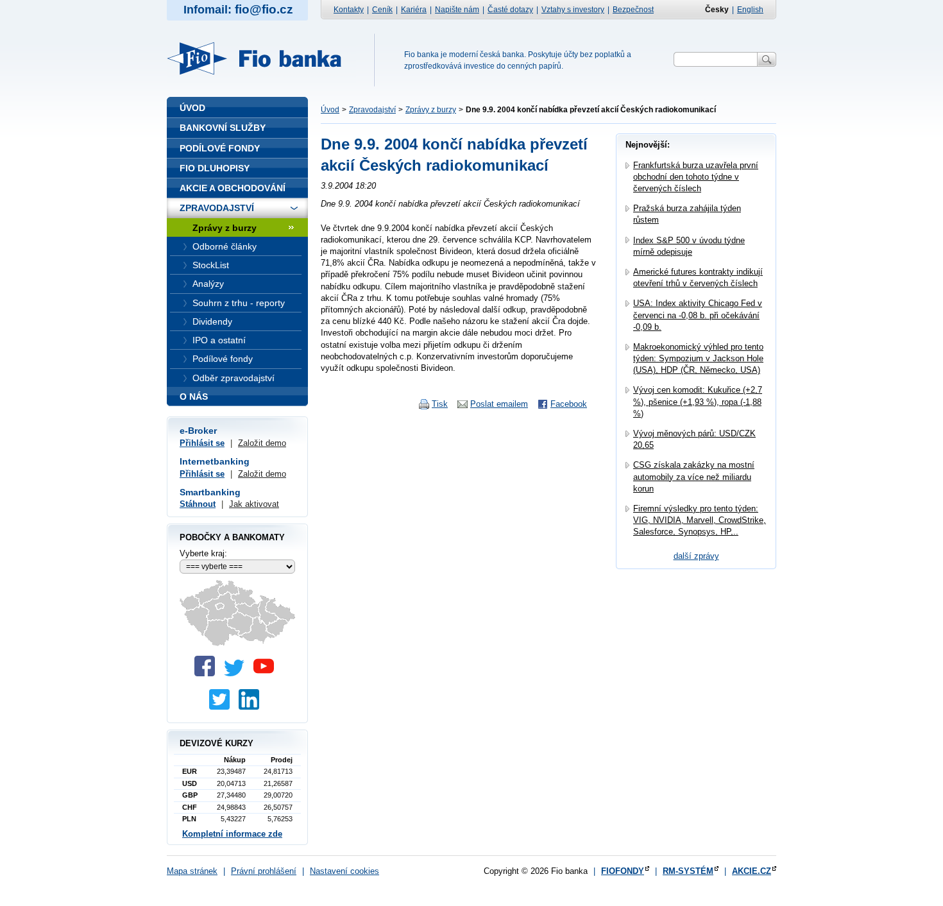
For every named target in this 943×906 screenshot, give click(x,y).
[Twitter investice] (222, 707)
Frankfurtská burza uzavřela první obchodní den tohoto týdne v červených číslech (695, 176)
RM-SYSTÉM (688, 871)
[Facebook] (207, 673)
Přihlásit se (202, 443)
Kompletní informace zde (232, 834)
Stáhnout (198, 504)
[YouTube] (266, 673)
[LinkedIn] (252, 707)
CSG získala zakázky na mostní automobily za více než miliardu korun (693, 476)
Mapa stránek (192, 871)
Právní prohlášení (263, 871)
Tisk (440, 404)
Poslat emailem (499, 404)
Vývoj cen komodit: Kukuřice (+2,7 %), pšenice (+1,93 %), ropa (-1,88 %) (697, 401)
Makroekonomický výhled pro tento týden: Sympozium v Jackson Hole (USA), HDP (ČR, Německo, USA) (698, 358)
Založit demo (262, 443)
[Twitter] (237, 673)
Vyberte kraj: (203, 553)
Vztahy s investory (572, 9)
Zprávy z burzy (430, 109)
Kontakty (349, 9)
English (750, 9)
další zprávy (696, 556)
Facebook (568, 404)
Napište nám (457, 9)
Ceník (382, 9)
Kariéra (414, 9)
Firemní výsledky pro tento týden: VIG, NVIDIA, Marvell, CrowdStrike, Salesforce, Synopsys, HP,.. (699, 520)
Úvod (330, 109)
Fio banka (261, 58)
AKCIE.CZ (751, 871)
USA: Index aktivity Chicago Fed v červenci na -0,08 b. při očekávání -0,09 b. (697, 314)
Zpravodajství (372, 109)
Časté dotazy (510, 9)
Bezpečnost (633, 9)
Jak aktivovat (254, 504)
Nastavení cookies (344, 871)
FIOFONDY (622, 871)
